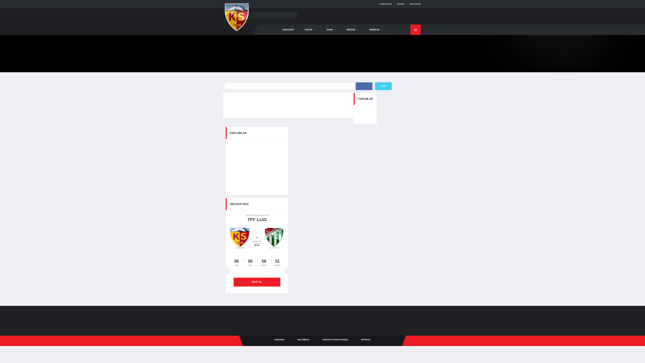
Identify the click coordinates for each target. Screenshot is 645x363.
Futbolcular (385, 4)
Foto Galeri (415, 4)
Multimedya (303, 340)
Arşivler (374, 30)
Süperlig (365, 340)
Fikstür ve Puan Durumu (335, 340)
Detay (257, 245)
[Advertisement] (359, 15)
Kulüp (308, 30)
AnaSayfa (288, 30)
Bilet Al (257, 282)
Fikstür (400, 4)
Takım (329, 30)
